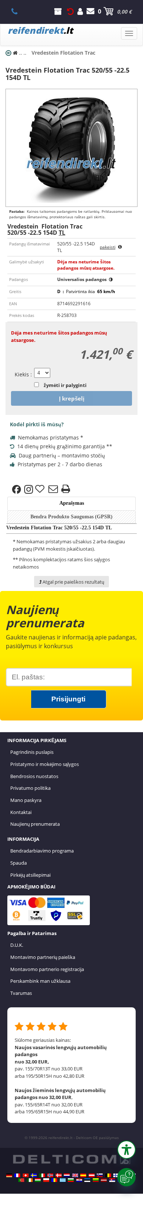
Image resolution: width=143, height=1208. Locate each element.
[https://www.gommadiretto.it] (42, 1175)
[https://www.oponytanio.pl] (46, 1180)
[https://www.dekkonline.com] (50, 1175)
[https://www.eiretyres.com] (30, 1180)
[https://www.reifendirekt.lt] (96, 1180)
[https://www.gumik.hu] (38, 1180)
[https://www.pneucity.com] (21, 1180)
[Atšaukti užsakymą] (70, 11)
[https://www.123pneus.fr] (17, 1175)
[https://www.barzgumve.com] (71, 1180)
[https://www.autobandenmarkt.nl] (67, 1175)
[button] (126, 1150)
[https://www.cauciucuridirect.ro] (54, 1180)
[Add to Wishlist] (40, 489)
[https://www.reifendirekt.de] (9, 1175)
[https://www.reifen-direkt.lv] (104, 1180)
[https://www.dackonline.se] (34, 1175)
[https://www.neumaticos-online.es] (83, 1175)
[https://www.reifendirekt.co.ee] (87, 1180)
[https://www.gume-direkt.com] (100, 1175)
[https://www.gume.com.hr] (79, 1180)
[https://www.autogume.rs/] (112, 1180)
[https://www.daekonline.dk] (59, 1175)
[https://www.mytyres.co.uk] (75, 1175)
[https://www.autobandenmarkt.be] (108, 1175)
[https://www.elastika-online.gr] (63, 1180)
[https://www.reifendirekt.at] (92, 1175)
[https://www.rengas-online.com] (116, 1175)
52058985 (18, 11)
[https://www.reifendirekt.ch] (26, 1175)
